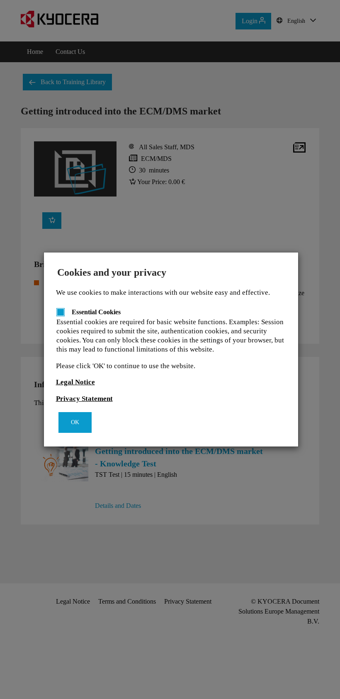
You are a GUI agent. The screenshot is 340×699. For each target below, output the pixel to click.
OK (75, 422)
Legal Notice (75, 382)
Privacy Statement (84, 399)
